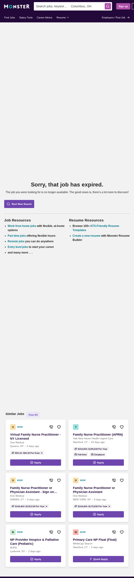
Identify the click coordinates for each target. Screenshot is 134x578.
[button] (108, 6)
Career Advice (44, 17)
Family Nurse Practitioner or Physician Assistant (94, 490)
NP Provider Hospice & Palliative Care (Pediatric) (34, 541)
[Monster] (17, 6)
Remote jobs (16, 241)
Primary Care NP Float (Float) (95, 539)
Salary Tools (26, 17)
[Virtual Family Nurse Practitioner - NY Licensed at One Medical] (35, 445)
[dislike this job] (51, 427)
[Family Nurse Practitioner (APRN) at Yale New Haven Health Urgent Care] (98, 445)
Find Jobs (9, 17)
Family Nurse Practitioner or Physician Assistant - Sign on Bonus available (32, 490)
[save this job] (59, 427)
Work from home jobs (22, 225)
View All (33, 414)
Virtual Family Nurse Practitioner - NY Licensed (35, 436)
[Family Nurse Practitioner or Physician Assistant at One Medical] (98, 497)
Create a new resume (87, 235)
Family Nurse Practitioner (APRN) (98, 434)
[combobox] (51, 6)
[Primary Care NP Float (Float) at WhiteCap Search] (98, 545)
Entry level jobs (18, 246)
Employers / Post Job (113, 17)
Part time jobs (17, 235)
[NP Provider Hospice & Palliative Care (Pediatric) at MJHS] (35, 545)
